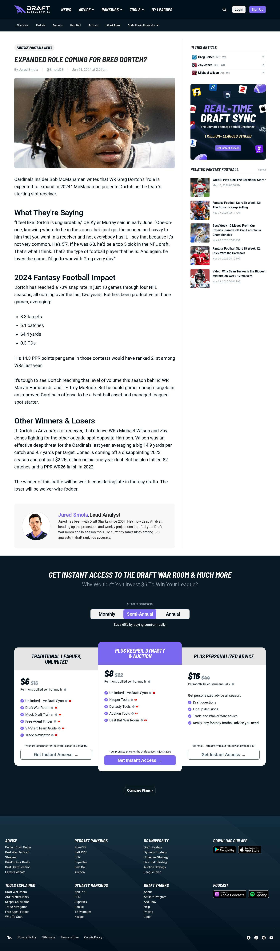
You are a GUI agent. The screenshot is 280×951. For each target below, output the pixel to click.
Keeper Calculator (17, 902)
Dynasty (58, 25)
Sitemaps (48, 937)
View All (262, 170)
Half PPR (80, 852)
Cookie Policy (93, 937)
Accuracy (150, 902)
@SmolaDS (55, 69)
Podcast (94, 25)
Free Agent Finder (17, 912)
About (148, 892)
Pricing (148, 912)
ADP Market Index (17, 897)
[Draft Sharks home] (32, 9)
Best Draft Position (17, 867)
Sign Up (257, 9)
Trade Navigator (16, 907)
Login (239, 9)
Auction (79, 872)
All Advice (22, 25)
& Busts (24, 862)
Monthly (107, 614)
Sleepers (11, 857)
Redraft (40, 25)
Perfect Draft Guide (18, 847)
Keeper (79, 917)
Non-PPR (80, 847)
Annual (173, 614)
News (66, 9)
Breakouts (12, 862)
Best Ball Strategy (156, 862)
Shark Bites (113, 25)
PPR (77, 857)
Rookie (79, 907)
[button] (70, 701)
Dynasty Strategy (155, 852)
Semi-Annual (140, 614)
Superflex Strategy (156, 857)
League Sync (152, 872)
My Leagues (161, 9)
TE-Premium (82, 912)
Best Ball (75, 25)
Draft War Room (16, 892)
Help (147, 907)
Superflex (80, 862)
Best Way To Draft (17, 852)
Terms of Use (69, 937)
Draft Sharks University (141, 25)
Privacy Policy (27, 937)
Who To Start (14, 917)
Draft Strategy (153, 847)
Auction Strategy (155, 867)
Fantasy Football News (34, 48)
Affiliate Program (155, 897)
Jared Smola (28, 69)
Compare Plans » (140, 790)
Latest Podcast (15, 872)
